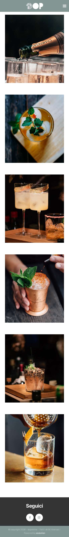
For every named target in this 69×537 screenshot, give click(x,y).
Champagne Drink (35, 43)
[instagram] (39, 517)
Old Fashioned (35, 443)
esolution (40, 533)
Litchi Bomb (35, 123)
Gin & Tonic (35, 363)
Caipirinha (35, 203)
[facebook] (30, 517)
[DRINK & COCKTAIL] (34, 49)
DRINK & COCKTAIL (34, 54)
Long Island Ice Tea (35, 283)
